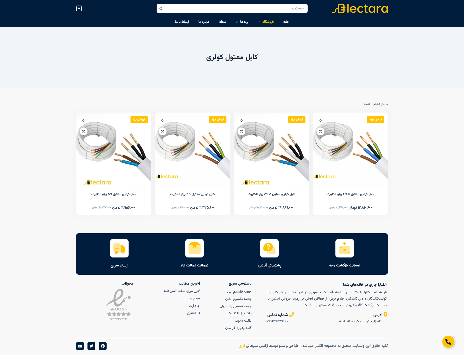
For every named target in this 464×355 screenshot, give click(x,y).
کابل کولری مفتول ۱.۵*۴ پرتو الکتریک (350, 194)
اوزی (241, 346)
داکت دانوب (243, 321)
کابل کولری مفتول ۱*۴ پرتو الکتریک (192, 194)
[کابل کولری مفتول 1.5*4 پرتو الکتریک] (350, 150)
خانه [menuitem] (286, 22)
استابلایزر (193, 313)
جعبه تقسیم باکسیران (235, 306)
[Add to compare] (320, 131)
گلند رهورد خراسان (238, 328)
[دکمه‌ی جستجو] (161, 8)
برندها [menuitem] (244, 22)
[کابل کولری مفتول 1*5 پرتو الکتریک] (113, 150)
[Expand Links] (448, 342)
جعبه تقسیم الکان (238, 299)
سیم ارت (194, 298)
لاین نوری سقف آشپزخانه (182, 291)
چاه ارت (194, 306)
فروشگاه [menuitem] (268, 22)
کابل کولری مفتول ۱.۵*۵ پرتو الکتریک (271, 194)
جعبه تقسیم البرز (239, 292)
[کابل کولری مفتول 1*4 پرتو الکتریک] (192, 150)
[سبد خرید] (80, 8)
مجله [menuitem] (222, 22)
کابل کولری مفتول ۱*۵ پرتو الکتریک (113, 194)
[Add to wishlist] (320, 120)
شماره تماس (277, 315)
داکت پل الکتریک (239, 313)
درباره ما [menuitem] (204, 22)
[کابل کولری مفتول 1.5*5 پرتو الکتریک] (271, 150)
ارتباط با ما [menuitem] (182, 22)
